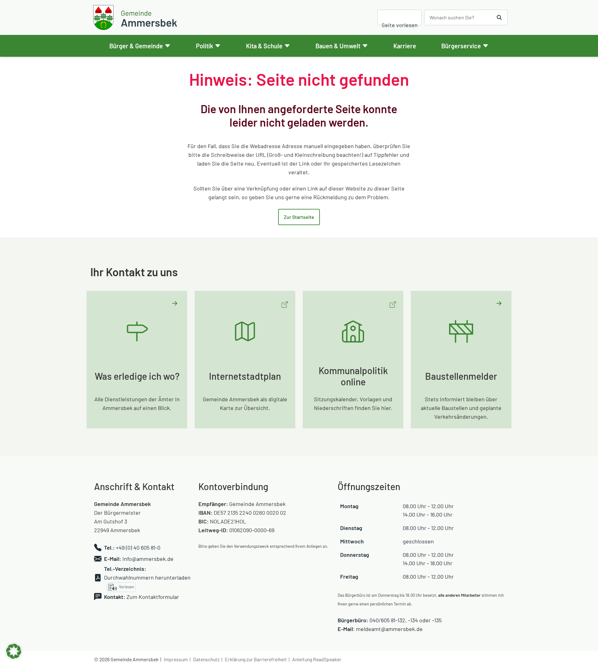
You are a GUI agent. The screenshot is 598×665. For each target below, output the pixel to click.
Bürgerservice (461, 46)
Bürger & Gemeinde (136, 46)
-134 (413, 620)
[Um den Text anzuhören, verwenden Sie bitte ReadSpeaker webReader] (400, 18)
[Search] (499, 17)
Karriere (404, 46)
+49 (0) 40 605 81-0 (138, 547)
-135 (437, 620)
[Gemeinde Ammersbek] (136, 17)
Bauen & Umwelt (338, 46)
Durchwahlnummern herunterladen (147, 577)
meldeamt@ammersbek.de (389, 628)
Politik (204, 46)
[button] (13, 651)
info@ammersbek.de (147, 558)
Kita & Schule (264, 46)
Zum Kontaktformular (152, 596)
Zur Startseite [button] (299, 217)
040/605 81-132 (387, 620)
